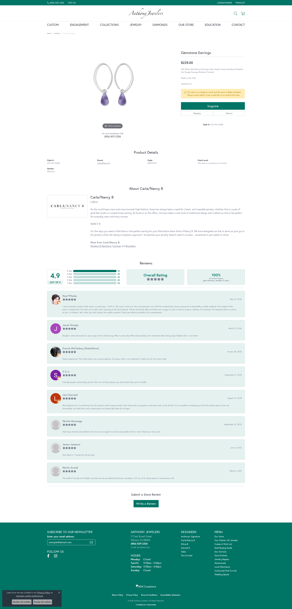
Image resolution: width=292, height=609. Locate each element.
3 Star (69, 277)
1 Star (69, 283)
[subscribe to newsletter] (91, 542)
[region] (112, 84)
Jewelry (136, 25)
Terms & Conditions (149, 595)
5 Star (69, 271)
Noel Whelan (70, 295)
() (119, 271)
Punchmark (151, 605)
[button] (224, 2)
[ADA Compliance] (146, 586)
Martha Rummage (72, 421)
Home (49, 33)
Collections (109, 25)
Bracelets (131, 246)
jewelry (57, 33)
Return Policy (117, 595)
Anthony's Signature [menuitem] (190, 536)
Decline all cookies (22, 602)
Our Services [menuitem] (220, 551)
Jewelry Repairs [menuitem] (221, 559)
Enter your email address (60, 536)
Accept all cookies (42, 602)
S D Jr (66, 371)
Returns (229, 113)
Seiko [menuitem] (183, 551)
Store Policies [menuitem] (220, 555)
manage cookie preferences (29, 596)
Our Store (186, 25)
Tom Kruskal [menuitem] (186, 555)
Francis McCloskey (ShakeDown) (81, 348)
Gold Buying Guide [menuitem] (223, 547)
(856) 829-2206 (112, 136)
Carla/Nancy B (103, 163)
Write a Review (146, 504)
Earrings (117, 246)
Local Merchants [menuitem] (222, 566)
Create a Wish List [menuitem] (223, 544)
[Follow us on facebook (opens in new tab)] (48, 556)
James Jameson (71, 444)
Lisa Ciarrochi (70, 394)
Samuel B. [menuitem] (185, 547)
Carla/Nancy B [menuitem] (188, 540)
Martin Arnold (70, 467)
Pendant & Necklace (100, 246)
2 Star (69, 280)
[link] (55, 2)
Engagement (79, 25)
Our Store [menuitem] (219, 536)
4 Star (69, 274)
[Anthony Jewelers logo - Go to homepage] (146, 13)
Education (213, 25)
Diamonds (160, 25)
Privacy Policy (132, 595)
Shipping (197, 113)
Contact (238, 25)
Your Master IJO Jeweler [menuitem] (226, 540)
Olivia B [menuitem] (184, 544)
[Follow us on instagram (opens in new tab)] (55, 556)
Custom (53, 25)
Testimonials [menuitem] (220, 563)
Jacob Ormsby (70, 325)
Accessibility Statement (170, 595)
